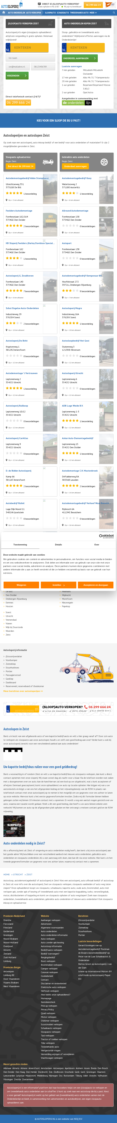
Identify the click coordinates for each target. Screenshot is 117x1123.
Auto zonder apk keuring (52, 942)
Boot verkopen (48, 961)
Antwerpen (8, 971)
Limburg (7, 961)
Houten (9, 606)
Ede (51, 1071)
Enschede (69, 1071)
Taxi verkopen (47, 1035)
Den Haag (20, 1071)
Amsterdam (46, 1068)
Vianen (9, 623)
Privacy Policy (47, 1009)
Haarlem (101, 1071)
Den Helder (31, 1071)
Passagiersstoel (13, 675)
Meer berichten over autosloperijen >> (23, 691)
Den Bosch (103, 1068)
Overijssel (8, 946)
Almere (24, 1068)
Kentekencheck (48, 1002)
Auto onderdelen (16, 12)
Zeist (8, 634)
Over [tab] (96, 544)
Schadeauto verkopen (51, 1028)
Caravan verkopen (49, 972)
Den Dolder (11, 595)
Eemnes (9, 602)
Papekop (66, 606)
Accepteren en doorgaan (95, 585)
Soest (8, 612)
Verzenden (13, 75)
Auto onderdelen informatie (54, 935)
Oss (60, 1075)
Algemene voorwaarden (52, 927)
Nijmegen (53, 1075)
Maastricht (31, 1075)
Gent (83, 1071)
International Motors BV (100, 971)
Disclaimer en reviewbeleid (53, 983)
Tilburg (78, 1075)
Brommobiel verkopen (51, 964)
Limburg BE (8, 975)
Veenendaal (11, 619)
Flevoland (8, 923)
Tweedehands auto (79, 12)
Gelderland (8, 931)
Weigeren (21, 585)
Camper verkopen (49, 968)
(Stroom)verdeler (14, 656)
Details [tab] (58, 544)
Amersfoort (34, 1068)
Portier (9, 671)
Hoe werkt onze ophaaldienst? (55, 994)
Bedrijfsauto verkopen (51, 949)
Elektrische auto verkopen (53, 987)
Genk (77, 1071)
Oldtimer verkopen (50, 1020)
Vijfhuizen (102, 1075)
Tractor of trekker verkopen (54, 1039)
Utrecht (9, 616)
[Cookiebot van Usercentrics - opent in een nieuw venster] (101, 536)
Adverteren (46, 923)
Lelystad (20, 1075)
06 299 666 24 (93, 4)
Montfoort (67, 598)
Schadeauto (63, 12)
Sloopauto (50, 12)
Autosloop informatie (51, 946)
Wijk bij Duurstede (14, 627)
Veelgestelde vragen (50, 1050)
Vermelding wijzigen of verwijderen (57, 1054)
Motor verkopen (48, 1016)
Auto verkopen (33, 12)
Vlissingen (8, 1079)
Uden (85, 1075)
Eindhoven (58, 1071)
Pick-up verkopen (49, 1005)
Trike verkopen (48, 1043)
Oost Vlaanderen (11, 978)
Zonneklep (11, 663)
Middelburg (42, 1075)
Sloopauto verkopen (50, 1031)
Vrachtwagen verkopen (52, 1057)
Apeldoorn (70, 1068)
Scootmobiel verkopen (51, 1024)
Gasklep (9, 678)
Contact (45, 979)
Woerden (10, 630)
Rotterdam (69, 1075)
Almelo (15, 1068)
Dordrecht (43, 1071)
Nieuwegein (67, 602)
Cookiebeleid (47, 976)
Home (6, 874)
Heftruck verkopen (50, 990)
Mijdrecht (66, 595)
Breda (93, 1068)
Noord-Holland (10, 942)
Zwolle (17, 1079)
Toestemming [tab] (20, 544)
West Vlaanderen (11, 986)
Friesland (7, 927)
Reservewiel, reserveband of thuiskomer (25, 686)
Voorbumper (11, 660)
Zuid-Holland (9, 957)
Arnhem (79, 1068)
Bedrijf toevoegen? (50, 953)
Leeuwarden (9, 1075)
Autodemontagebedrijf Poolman (93, 949)
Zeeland (7, 953)
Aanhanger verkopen (50, 920)
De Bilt (9, 591)
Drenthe (7, 920)
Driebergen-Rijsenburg (16, 598)
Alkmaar (7, 1068)
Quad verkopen (48, 1013)
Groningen (8, 935)
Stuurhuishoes (12, 667)
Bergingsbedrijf (48, 957)
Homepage (46, 998)
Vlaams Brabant (11, 982)
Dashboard (11, 682)
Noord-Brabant (10, 938)
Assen (87, 1068)
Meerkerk (66, 591)
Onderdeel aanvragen (75, 58)
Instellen (57, 585)
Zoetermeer (28, 1079)
